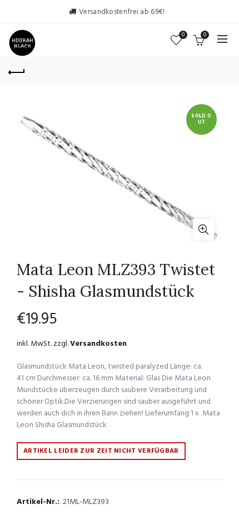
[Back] (17, 71)
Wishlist (183, 35)
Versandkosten (98, 343)
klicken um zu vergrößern (203, 229)
